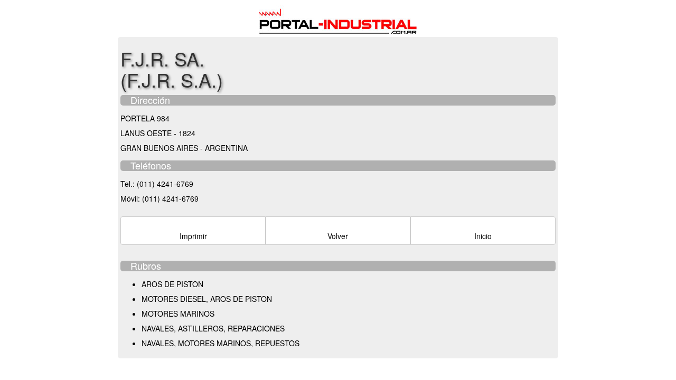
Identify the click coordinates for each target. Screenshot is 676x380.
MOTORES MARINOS (178, 313)
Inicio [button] (483, 236)
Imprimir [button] (193, 236)
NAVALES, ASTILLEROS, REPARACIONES (213, 328)
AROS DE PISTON (172, 284)
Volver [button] (337, 236)
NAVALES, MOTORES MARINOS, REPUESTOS (220, 343)
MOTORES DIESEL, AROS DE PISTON (207, 298)
